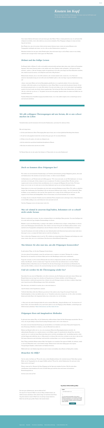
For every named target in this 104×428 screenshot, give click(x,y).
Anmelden (72, 403)
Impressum (22, 424)
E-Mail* (63, 389)
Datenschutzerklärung (50, 424)
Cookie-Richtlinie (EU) (62, 424)
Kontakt (28, 424)
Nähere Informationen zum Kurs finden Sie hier (47, 306)
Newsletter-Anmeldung (37, 424)
